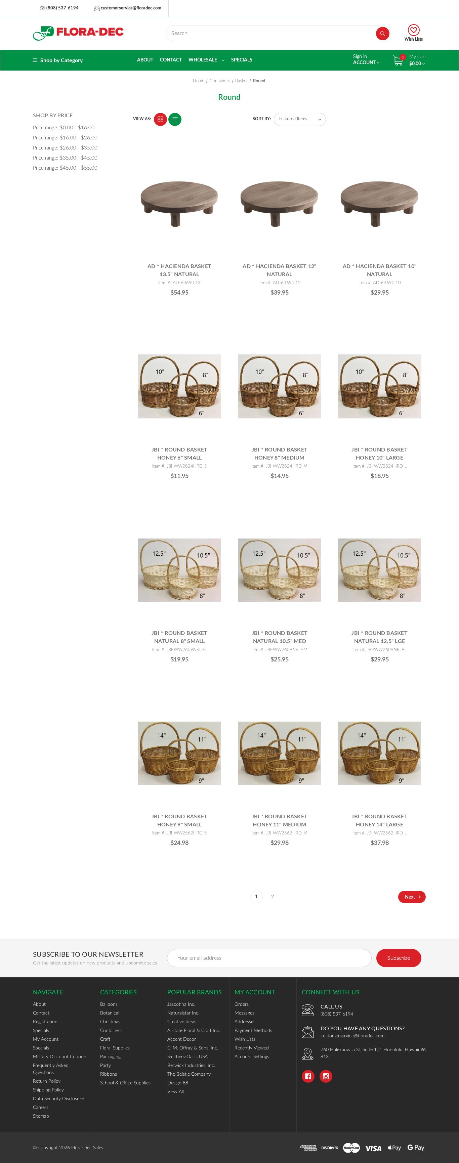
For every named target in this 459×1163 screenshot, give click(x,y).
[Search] (382, 33)
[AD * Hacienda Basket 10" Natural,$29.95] (379, 203)
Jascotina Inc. (181, 1004)
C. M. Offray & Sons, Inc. (192, 1048)
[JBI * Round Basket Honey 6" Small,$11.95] (179, 386)
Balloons (109, 1004)
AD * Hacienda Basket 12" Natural (279, 270)
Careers (40, 1107)
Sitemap (41, 1116)
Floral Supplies (115, 1048)
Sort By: (262, 119)
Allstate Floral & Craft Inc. (193, 1030)
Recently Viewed (252, 1048)
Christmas (110, 1022)
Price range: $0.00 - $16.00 (63, 127)
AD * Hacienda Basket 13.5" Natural (179, 270)
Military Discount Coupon (59, 1056)
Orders (242, 1004)
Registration (45, 1022)
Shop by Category (61, 60)
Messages (244, 1013)
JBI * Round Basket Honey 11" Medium (280, 820)
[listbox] (300, 119)
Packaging (110, 1056)
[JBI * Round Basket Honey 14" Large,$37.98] (379, 753)
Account (365, 59)
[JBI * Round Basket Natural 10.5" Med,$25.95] (279, 569)
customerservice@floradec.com (130, 8)
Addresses (245, 1022)
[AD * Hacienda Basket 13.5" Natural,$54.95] (179, 203)
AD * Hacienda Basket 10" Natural (379, 270)
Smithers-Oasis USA (187, 1056)
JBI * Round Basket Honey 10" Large (379, 454)
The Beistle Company (189, 1074)
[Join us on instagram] (326, 1076)
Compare (213, 155)
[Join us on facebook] (308, 1076)
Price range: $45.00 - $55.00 (65, 168)
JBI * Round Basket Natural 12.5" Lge (379, 637)
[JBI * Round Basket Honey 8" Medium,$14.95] (279, 386)
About (145, 60)
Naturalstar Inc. (183, 1013)
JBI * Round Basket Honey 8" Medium (280, 454)
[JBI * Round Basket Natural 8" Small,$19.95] (179, 569)
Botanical (109, 1013)
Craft (105, 1039)
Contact (171, 60)
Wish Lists (414, 39)
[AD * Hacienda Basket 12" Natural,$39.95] (279, 203)
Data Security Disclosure (58, 1098)
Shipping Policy (48, 1090)
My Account (45, 1039)
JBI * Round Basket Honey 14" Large (379, 820)
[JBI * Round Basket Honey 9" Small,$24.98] (179, 753)
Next (410, 897)
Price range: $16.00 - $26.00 (65, 137)
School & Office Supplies (125, 1083)
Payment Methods (253, 1030)
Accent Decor (181, 1039)
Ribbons (108, 1074)
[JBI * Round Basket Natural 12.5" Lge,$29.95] (379, 569)
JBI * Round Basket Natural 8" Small (180, 637)
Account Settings (252, 1056)
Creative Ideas (181, 1022)
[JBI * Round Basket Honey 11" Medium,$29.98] (279, 753)
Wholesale (203, 60)
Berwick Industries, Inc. (191, 1065)
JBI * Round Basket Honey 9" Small (180, 820)
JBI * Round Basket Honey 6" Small (180, 454)
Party (105, 1065)
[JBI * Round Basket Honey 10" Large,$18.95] (379, 386)
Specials (241, 60)
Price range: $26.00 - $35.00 (65, 147)
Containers (111, 1030)
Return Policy (46, 1081)
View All (175, 1091)
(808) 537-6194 (62, 8)
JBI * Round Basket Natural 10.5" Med (280, 637)
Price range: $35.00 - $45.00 (65, 158)
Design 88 (177, 1083)
